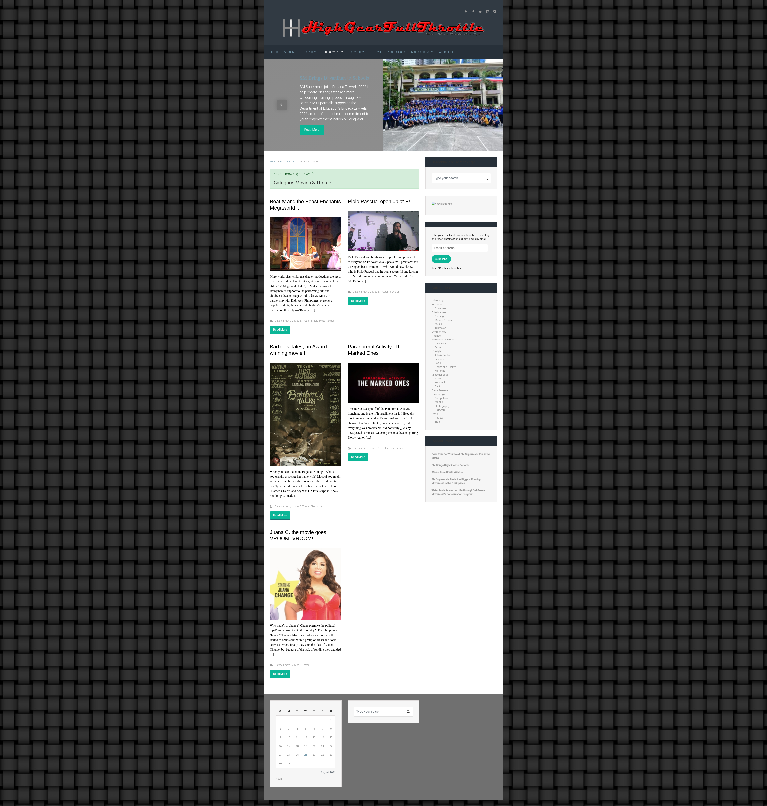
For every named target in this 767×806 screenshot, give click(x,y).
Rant (437, 386)
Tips (437, 421)
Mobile (439, 402)
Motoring (440, 370)
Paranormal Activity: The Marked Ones (375, 350)
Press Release (326, 320)
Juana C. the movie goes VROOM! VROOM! (298, 535)
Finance (436, 335)
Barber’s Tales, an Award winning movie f (298, 350)
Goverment (441, 308)
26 (305, 754)
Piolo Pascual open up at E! (379, 201)
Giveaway (440, 343)
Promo (438, 347)
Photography (442, 406)
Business (437, 304)
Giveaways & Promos (444, 339)
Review (439, 417)
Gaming (439, 316)
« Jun (279, 778)
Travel (435, 413)
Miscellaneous (440, 374)
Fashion (439, 359)
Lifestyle (436, 351)
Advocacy (437, 300)
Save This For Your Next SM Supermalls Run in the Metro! (461, 456)
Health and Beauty (445, 366)
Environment (439, 331)
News (438, 378)
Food (438, 362)
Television (394, 291)
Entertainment (287, 161)
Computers (441, 398)
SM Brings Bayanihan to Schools (334, 77)
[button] (282, 105)
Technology (438, 394)
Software (440, 409)
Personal (440, 382)
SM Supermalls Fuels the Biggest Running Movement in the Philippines (456, 481)
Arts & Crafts (442, 355)
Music (314, 320)
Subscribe (441, 258)
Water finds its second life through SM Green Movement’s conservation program (458, 492)
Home (273, 161)
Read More (312, 130)
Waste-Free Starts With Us (447, 472)
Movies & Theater (300, 320)
